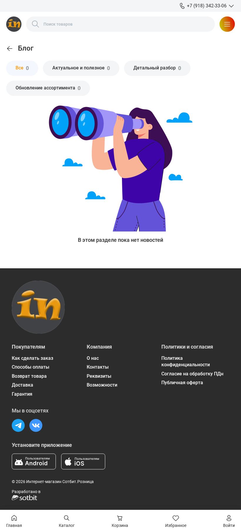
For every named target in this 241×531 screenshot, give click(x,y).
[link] (9, 48)
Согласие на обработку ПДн (192, 374)
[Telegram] (18, 425)
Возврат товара (29, 376)
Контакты (98, 367)
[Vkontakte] (35, 425)
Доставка (22, 385)
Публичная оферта (182, 382)
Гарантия (22, 394)
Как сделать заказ (32, 358)
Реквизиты (99, 376)
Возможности (102, 385)
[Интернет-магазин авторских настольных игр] (13, 24)
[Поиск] (35, 24)
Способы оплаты (30, 367)
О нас (93, 358)
